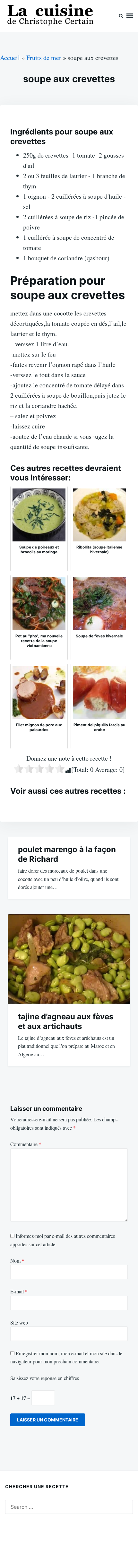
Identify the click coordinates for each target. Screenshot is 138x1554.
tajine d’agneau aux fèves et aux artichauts (65, 1021)
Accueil (10, 57)
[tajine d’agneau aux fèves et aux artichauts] (69, 959)
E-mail (19, 1291)
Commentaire (25, 1144)
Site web (19, 1322)
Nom (17, 1260)
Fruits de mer (43, 57)
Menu (129, 16)
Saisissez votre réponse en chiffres (44, 1378)
